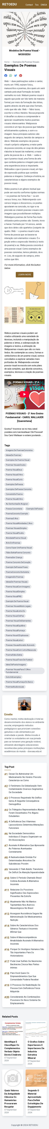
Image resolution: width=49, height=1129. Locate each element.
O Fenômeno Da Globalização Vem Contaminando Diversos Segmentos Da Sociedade (26, 789)
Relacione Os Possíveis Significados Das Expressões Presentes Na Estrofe (24, 892)
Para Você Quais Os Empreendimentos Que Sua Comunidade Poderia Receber (24, 976)
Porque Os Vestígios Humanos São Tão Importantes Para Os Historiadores (27, 952)
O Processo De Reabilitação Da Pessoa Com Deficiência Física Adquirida (25, 988)
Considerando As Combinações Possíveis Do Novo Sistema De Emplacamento (25, 1000)
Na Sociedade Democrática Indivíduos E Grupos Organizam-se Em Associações (25, 836)
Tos (37, 5)
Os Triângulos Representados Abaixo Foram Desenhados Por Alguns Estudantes (26, 812)
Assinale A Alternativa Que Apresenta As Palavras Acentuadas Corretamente (26, 848)
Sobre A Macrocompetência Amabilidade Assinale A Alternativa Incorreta (26, 940)
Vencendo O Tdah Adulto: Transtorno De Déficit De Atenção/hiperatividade (26, 871)
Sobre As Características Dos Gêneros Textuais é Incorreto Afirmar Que (24, 928)
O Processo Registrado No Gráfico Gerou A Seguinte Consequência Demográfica (25, 800)
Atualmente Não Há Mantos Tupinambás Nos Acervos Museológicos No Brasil (23, 904)
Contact (29, 5)
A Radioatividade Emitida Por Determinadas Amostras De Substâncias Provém (22, 860)
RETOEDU (9, 4)
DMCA (44, 5)
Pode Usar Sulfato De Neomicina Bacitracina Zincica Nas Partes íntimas (26, 964)
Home (7, 62)
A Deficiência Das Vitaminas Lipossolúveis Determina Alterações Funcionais (26, 824)
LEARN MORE (24, 274)
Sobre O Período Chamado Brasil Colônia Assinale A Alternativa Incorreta (26, 881)
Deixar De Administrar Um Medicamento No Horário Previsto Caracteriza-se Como (25, 777)
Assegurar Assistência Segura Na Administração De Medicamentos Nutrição (26, 916)
